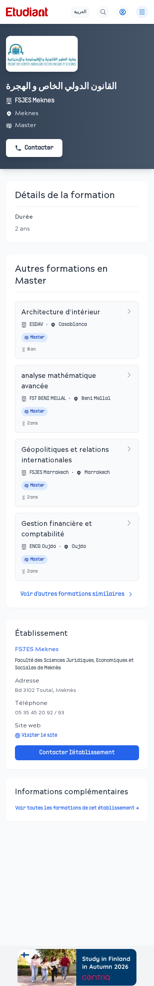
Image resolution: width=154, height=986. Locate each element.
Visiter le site (39, 735)
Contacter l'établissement (77, 752)
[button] (77, 967)
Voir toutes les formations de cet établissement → (77, 808)
